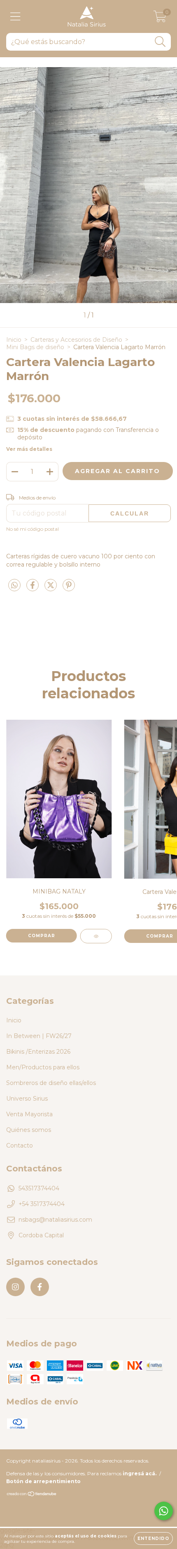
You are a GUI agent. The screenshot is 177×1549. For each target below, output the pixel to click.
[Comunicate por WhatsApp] (163, 1511)
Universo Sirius (27, 1098)
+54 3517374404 (42, 1204)
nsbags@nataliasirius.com (55, 1219)
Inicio (13, 339)
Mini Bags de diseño (35, 347)
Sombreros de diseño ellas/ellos (51, 1083)
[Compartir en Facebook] (33, 588)
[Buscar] (160, 41)
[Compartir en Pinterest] (69, 588)
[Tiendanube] (32, 1494)
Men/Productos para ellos (42, 1067)
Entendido (153, 1538)
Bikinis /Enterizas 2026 (38, 1051)
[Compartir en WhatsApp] (14, 585)
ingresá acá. (139, 1473)
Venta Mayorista (29, 1114)
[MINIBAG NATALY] (96, 936)
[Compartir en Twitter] (51, 588)
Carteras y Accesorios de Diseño (76, 339)
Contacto (19, 1145)
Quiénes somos (28, 1130)
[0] (160, 18)
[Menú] (15, 17)
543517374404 (39, 1188)
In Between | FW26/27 (39, 1036)
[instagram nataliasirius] (15, 1287)
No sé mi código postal (32, 529)
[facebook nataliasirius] (39, 1287)
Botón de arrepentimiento (43, 1481)
